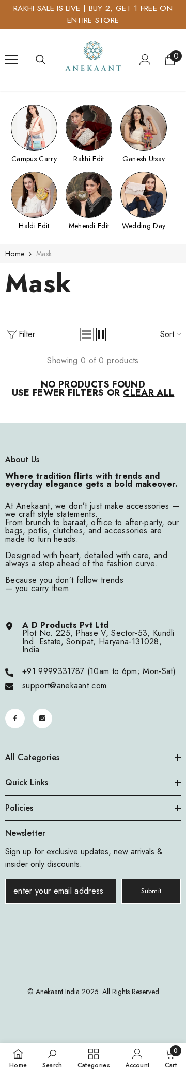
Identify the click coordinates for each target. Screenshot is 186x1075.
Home (14, 253)
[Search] (41, 60)
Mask (44, 253)
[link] (52, 1058)
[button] (87, 334)
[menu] (11, 60)
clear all (148, 393)
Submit (151, 891)
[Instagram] (42, 718)
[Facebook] (15, 718)
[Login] (145, 59)
